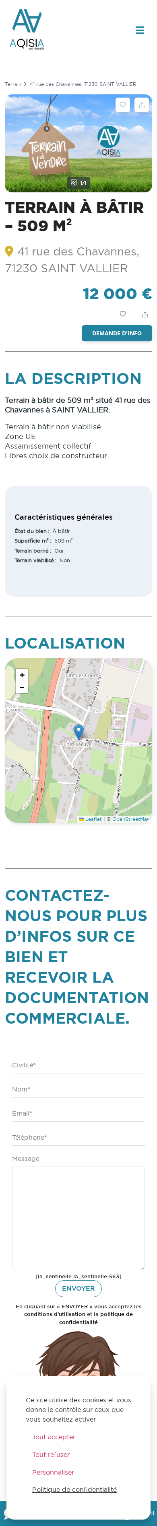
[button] (79, 732)
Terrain (13, 84)
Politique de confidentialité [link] (74, 1489)
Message (25, 1158)
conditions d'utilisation (54, 1314)
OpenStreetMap (131, 819)
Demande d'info (117, 333)
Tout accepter (53, 1437)
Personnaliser (53, 1472)
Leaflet (93, 819)
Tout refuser (51, 1455)
